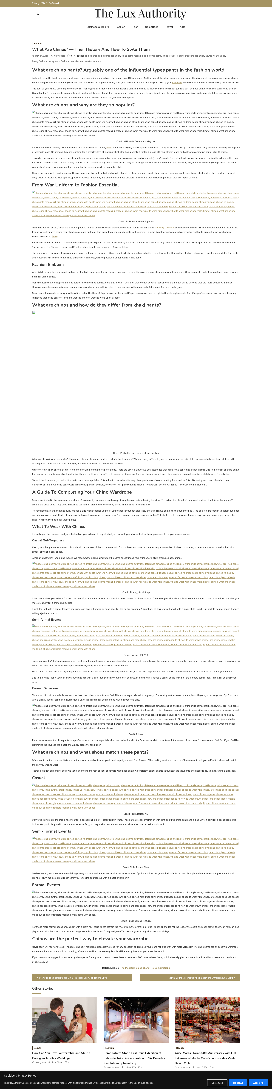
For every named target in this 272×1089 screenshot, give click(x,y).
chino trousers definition (191, 56)
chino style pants (152, 56)
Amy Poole (59, 56)
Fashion (120, 26)
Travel (169, 26)
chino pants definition (109, 56)
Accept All (258, 1083)
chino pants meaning (132, 56)
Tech (135, 26)
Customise (217, 1083)
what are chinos (93, 61)
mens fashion (77, 61)
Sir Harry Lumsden (164, 227)
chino (109, 147)
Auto (182, 26)
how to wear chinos (215, 56)
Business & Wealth (98, 26)
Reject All (238, 1083)
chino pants (91, 56)
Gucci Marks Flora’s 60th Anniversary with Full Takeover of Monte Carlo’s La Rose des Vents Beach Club (205, 1058)
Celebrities (151, 26)
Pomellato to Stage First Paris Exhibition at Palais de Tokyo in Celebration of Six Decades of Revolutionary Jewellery (136, 1058)
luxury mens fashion (58, 61)
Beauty (37, 1048)
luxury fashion (39, 61)
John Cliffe (56, 1062)
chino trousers (170, 56)
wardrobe (177, 82)
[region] (136, 1080)
